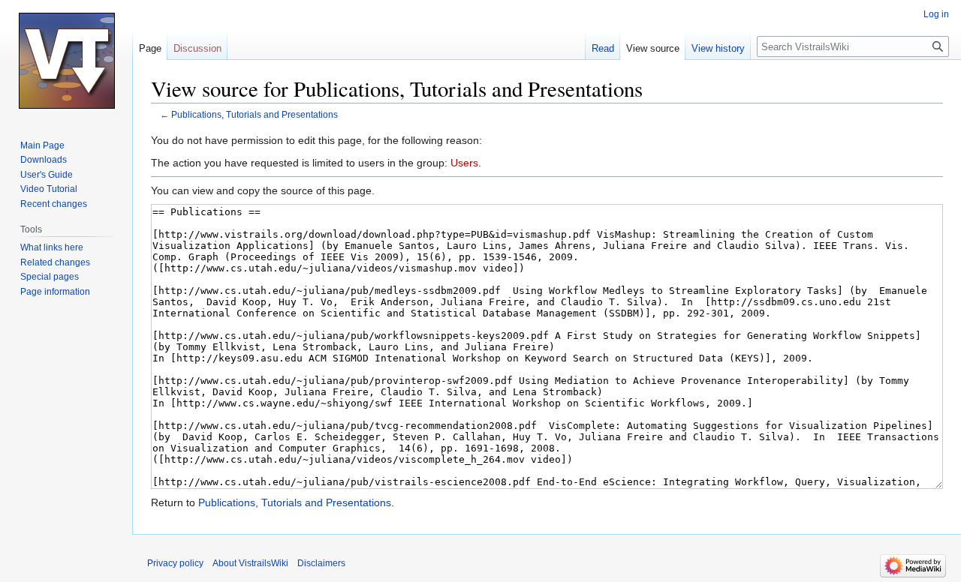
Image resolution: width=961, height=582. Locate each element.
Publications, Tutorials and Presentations (254, 114)
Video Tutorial (48, 189)
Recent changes (53, 204)
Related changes (55, 262)
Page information (55, 291)
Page (150, 48)
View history (718, 48)
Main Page (42, 145)
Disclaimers (321, 563)
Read (603, 48)
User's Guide (46, 175)
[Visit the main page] (66, 60)
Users (464, 163)
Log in (936, 14)
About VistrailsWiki (250, 563)
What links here (51, 247)
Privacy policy (175, 563)
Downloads (43, 159)
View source (652, 48)
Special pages (49, 277)
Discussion (197, 48)
